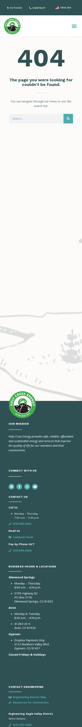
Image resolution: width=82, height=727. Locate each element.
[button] (74, 26)
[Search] (68, 118)
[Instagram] (27, 487)
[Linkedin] (11, 487)
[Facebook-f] (19, 487)
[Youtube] (35, 487)
